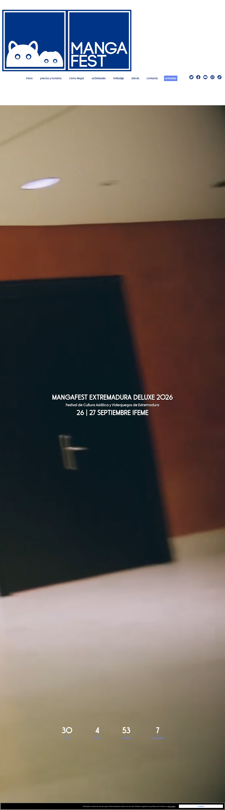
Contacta (152, 78)
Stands (135, 78)
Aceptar (201, 806)
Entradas (170, 78)
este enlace (171, 806)
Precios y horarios (51, 78)
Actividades (99, 78)
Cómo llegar (76, 78)
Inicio (29, 78)
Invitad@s (118, 78)
